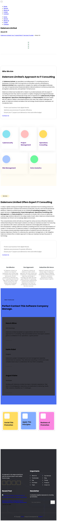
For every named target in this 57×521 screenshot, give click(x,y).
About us (6, 10)
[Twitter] (9, 483)
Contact (6, 14)
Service (6, 8)
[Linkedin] (14, 483)
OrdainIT (40, 516)
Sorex (22, 516)
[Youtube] (19, 483)
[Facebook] (4, 483)
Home (5, 6)
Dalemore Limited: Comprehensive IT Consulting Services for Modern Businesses (14, 501)
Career (6, 12)
